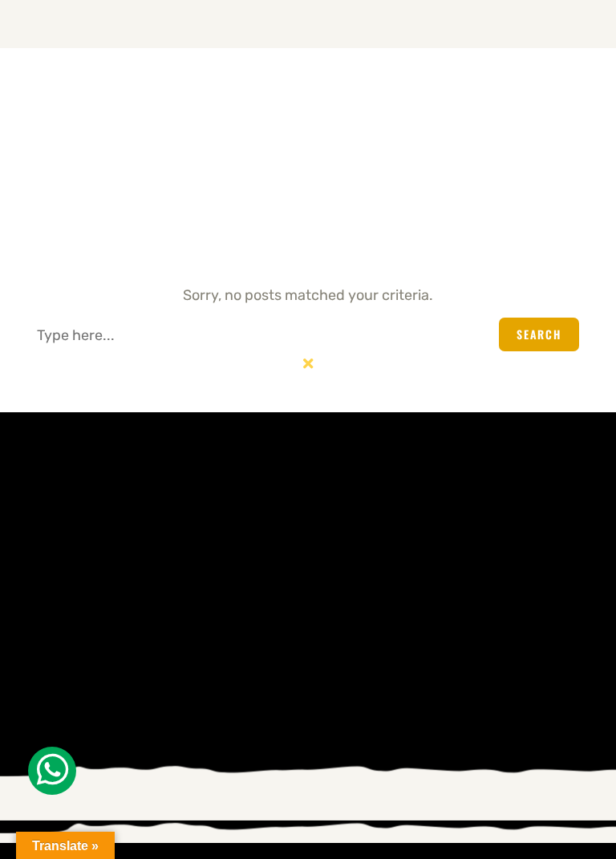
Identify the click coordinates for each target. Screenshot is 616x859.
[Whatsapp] (52, 771)
